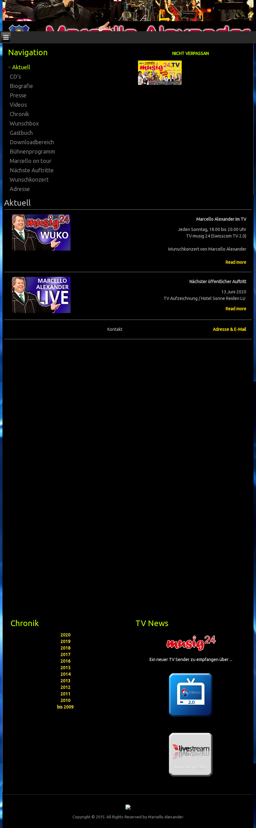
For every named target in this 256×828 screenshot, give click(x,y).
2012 (66, 687)
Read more (236, 262)
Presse (18, 95)
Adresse (20, 189)
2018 (66, 647)
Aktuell (21, 67)
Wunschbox (24, 123)
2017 (66, 654)
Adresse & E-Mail (229, 329)
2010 (66, 700)
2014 (66, 674)
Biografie (21, 86)
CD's (15, 76)
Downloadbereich (32, 142)
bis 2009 (65, 706)
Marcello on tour (31, 161)
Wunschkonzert (29, 179)
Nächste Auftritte (32, 170)
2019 (66, 641)
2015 (66, 667)
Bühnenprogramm (32, 151)
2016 (66, 661)
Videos (18, 104)
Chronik (19, 114)
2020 (66, 634)
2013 (66, 680)
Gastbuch (21, 133)
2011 (66, 693)
